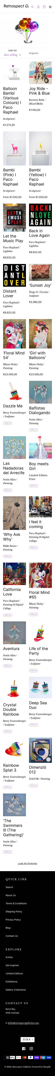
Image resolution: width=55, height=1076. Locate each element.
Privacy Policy (13, 919)
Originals (33, 53)
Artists (9, 957)
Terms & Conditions (16, 903)
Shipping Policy (14, 911)
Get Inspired (12, 965)
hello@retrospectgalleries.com (23, 1023)
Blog (8, 927)
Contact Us (12, 935)
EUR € (26, 1039)
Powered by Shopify (41, 1067)
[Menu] (50, 6)
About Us (11, 895)
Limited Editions (14, 973)
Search (9, 887)
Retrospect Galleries (21, 1067)
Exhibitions (11, 981)
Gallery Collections (16, 989)
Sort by (12, 50)
